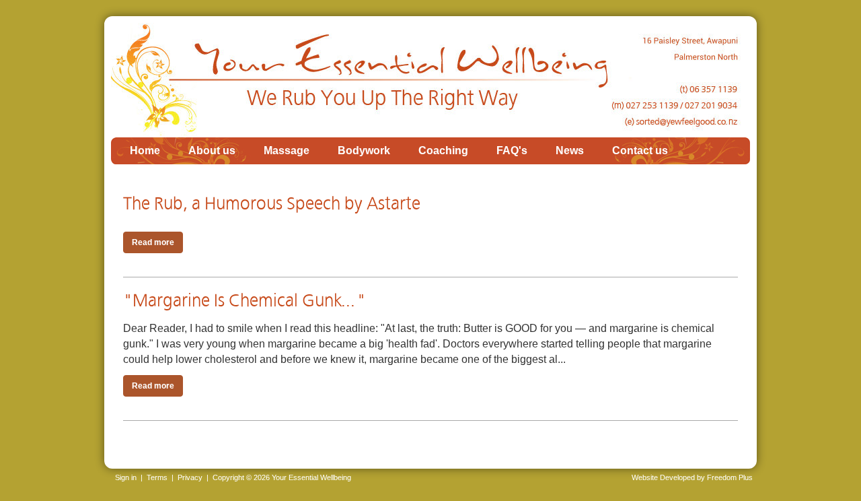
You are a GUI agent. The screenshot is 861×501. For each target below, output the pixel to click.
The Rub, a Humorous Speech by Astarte (271, 204)
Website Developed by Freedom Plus (692, 477)
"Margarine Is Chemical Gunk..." (244, 301)
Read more (153, 242)
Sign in (126, 477)
